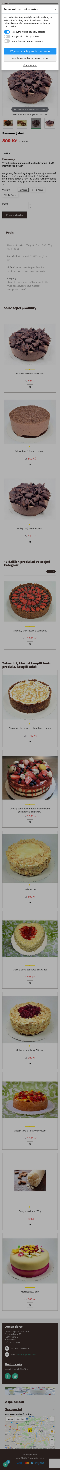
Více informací (30, 65)
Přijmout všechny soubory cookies (30, 51)
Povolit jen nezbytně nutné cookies (30, 58)
